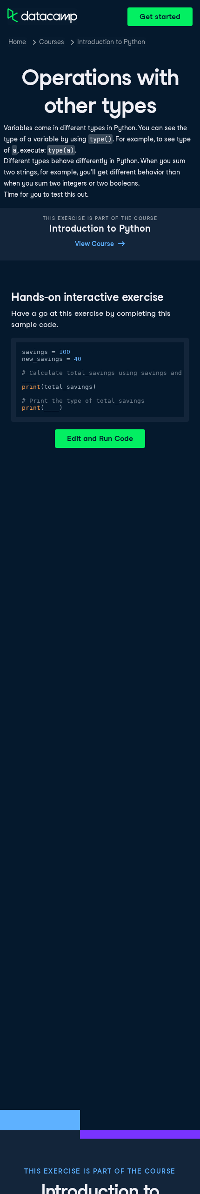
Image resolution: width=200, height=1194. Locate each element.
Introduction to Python (111, 42)
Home (17, 42)
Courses (51, 42)
